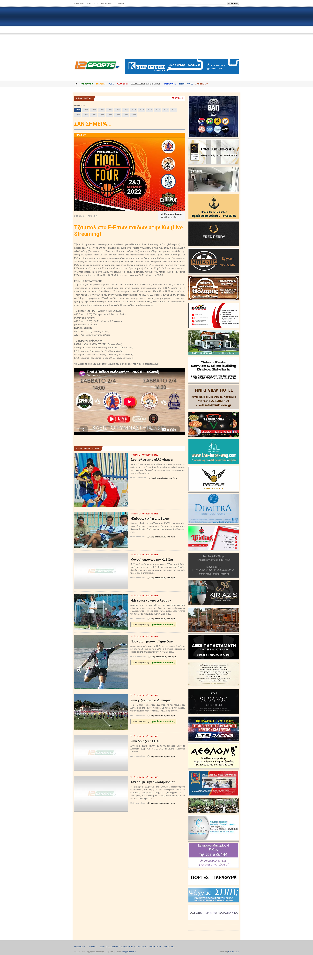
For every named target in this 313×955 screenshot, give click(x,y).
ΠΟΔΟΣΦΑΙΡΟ (87, 84)
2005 (77, 110)
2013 (141, 110)
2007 (93, 110)
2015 (157, 110)
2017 (173, 110)
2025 (133, 115)
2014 (149, 110)
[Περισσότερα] (101, 456)
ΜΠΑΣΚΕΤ (101, 84)
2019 (85, 115)
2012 (133, 110)
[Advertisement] (156, 33)
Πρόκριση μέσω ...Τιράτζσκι (151, 641)
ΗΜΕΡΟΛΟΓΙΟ (169, 84)
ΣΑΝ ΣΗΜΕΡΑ (201, 84)
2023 (117, 115)
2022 (109, 115)
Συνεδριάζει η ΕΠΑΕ (145, 741)
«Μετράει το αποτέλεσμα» (150, 600)
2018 (77, 115)
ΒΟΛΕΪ (111, 84)
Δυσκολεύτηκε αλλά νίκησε (151, 460)
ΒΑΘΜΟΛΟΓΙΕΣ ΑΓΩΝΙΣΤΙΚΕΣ (133, 947)
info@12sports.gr (129, 952)
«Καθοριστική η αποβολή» (150, 518)
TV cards (119, 3)
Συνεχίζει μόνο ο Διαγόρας (150, 700)
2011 (125, 110)
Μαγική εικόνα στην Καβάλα (151, 559)
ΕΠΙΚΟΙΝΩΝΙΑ (106, 3)
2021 (101, 115)
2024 (125, 115)
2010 (117, 110)
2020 (93, 115)
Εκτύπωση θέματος (171, 214)
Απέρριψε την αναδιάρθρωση (152, 782)
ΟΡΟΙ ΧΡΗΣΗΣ (92, 3)
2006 (85, 110)
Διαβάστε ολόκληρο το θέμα (163, 478)
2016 (165, 110)
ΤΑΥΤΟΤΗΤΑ (78, 3)
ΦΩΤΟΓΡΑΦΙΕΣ (186, 84)
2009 (109, 110)
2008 (101, 110)
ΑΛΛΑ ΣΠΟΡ (122, 84)
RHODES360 (233, 952)
